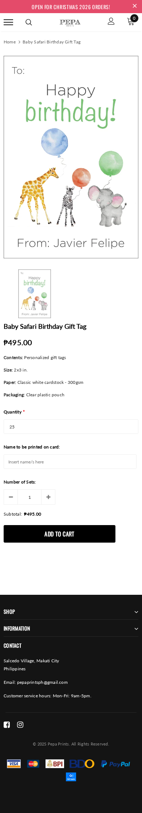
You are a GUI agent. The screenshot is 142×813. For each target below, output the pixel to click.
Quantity (14, 412)
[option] (71, 157)
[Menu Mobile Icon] (8, 22)
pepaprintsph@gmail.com (42, 682)
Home (10, 42)
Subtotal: (13, 514)
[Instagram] (20, 724)
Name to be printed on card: (32, 447)
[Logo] (70, 21)
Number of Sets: (20, 482)
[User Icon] (111, 22)
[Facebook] (7, 724)
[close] (134, 6)
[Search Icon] (28, 22)
